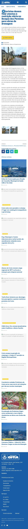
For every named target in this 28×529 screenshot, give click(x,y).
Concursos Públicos (8, 439)
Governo (5, 233)
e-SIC (2, 6)
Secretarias (6, 483)
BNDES (4, 504)
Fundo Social (6, 488)
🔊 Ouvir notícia (7, 37)
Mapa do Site (6, 490)
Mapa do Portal (10, 6)
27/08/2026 (4, 274)
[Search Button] (26, 2)
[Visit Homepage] (5, 2)
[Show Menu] (17, 2)
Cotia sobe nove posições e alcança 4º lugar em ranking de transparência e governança (14, 210)
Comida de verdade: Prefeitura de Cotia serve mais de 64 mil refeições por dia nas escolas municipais (14, 384)
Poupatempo (6, 502)
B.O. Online (5, 499)
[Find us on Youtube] (7, 525)
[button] (3, 151)
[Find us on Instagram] (4, 525)
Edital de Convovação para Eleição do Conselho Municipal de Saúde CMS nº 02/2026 (13, 181)
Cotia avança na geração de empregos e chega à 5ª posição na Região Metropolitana (13, 355)
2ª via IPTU (6, 497)
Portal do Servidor (7, 513)
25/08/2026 (4, 419)
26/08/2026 (4, 330)
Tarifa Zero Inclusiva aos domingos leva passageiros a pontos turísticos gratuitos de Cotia (14, 299)
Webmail (17, 513)
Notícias (7, 44)
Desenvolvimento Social (9, 322)
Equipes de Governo (8, 481)
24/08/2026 (4, 446)
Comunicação (6, 204)
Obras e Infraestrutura (15, 44)
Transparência (22, 6)
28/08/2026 (4, 185)
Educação (5, 264)
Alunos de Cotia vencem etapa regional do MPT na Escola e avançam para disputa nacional (12, 270)
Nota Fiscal (6, 506)
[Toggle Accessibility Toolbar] (3, 11)
